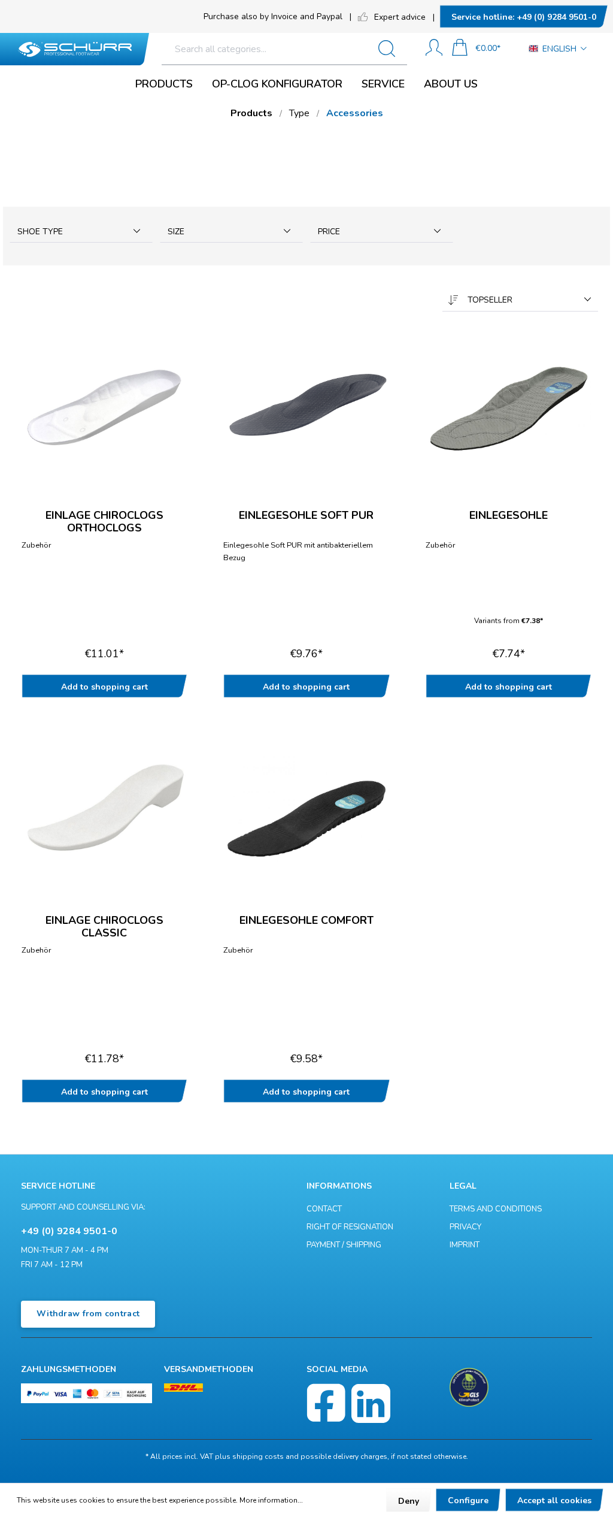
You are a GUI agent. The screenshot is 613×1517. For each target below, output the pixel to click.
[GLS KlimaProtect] (469, 1387)
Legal (463, 1186)
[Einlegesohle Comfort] (306, 809)
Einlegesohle (508, 515)
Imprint (465, 1245)
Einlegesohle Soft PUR (306, 515)
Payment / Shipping (343, 1245)
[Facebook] (325, 1403)
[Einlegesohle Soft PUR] (306, 404)
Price (329, 231)
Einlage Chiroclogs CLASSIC (104, 926)
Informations (339, 1186)
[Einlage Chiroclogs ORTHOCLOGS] (104, 404)
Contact (324, 1209)
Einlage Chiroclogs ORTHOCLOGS (104, 521)
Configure (468, 1500)
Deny (408, 1501)
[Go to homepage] (75, 49)
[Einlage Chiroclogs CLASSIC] (104, 809)
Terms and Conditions (496, 1209)
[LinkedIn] (370, 1403)
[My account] (434, 49)
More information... (271, 1500)
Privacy (465, 1227)
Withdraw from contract (88, 1313)
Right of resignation (349, 1227)
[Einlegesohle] (508, 404)
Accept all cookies (554, 1500)
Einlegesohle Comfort (306, 920)
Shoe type (40, 231)
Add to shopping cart (104, 687)
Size (176, 231)
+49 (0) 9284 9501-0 (523, 17)
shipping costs (258, 1456)
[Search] (391, 49)
